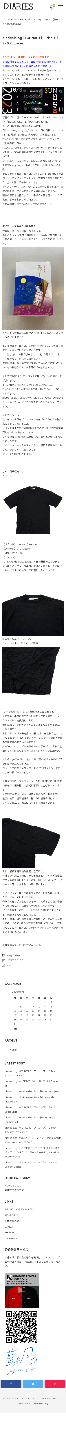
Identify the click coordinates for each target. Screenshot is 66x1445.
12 (27, 1010)
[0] (52, 8)
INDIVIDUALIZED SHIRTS (18, 1209)
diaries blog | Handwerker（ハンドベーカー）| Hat (32, 1091)
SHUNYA (10, 1232)
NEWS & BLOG (15, 960)
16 (51, 1010)
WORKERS (11, 1238)
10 (15, 1010)
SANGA (9, 1226)
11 (21, 1010)
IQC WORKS (11, 1215)
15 (45, 1010)
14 (39, 1010)
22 (45, 1015)
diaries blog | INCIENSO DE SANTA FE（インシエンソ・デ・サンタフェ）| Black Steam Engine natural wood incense (32, 1152)
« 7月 (14, 1029)
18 (21, 1015)
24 (15, 1019)
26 (27, 1019)
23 (51, 1015)
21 (39, 1015)
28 (39, 1019)
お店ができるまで (14, 1190)
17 (15, 1015)
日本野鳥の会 (12, 1221)
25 (21, 1019)
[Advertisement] (33, 1410)
